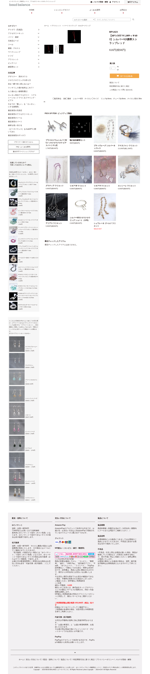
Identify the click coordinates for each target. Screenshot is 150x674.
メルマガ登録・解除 (100, 2)
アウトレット (56, 25)
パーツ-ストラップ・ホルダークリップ (77, 25)
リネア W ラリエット (78, 186)
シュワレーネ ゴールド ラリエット (105, 224)
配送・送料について (51, 659)
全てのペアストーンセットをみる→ (19, 333)
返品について (114, 82)
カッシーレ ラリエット (127, 186)
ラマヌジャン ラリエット (128, 145)
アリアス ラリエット (54, 223)
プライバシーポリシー (105, 659)
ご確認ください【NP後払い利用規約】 (70, 581)
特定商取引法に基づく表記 (119, 86)
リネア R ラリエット (102, 186)
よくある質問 (94, 11)
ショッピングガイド (62, 11)
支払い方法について (34, 659)
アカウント (116, 2)
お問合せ (123, 11)
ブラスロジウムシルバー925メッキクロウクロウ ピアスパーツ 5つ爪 (56, 142)
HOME (31, 11)
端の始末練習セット (78, 140)
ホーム (46, 25)
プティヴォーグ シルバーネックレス (104, 147)
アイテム (133, 2)
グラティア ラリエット (55, 186)
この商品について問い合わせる (121, 90)
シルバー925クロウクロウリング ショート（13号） (80, 219)
